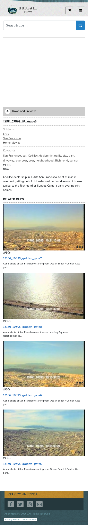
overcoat (22, 160)
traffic (58, 155)
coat (32, 160)
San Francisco (12, 138)
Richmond (62, 160)
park (72, 155)
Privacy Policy (12, 519)
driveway (9, 160)
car (25, 155)
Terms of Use (29, 519)
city (65, 155)
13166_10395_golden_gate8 (22, 327)
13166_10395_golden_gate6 (22, 395)
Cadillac (33, 155)
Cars (6, 134)
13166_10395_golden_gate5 (22, 464)
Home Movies (11, 142)
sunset (74, 160)
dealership (46, 155)
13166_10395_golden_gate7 (22, 258)
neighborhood (45, 160)
